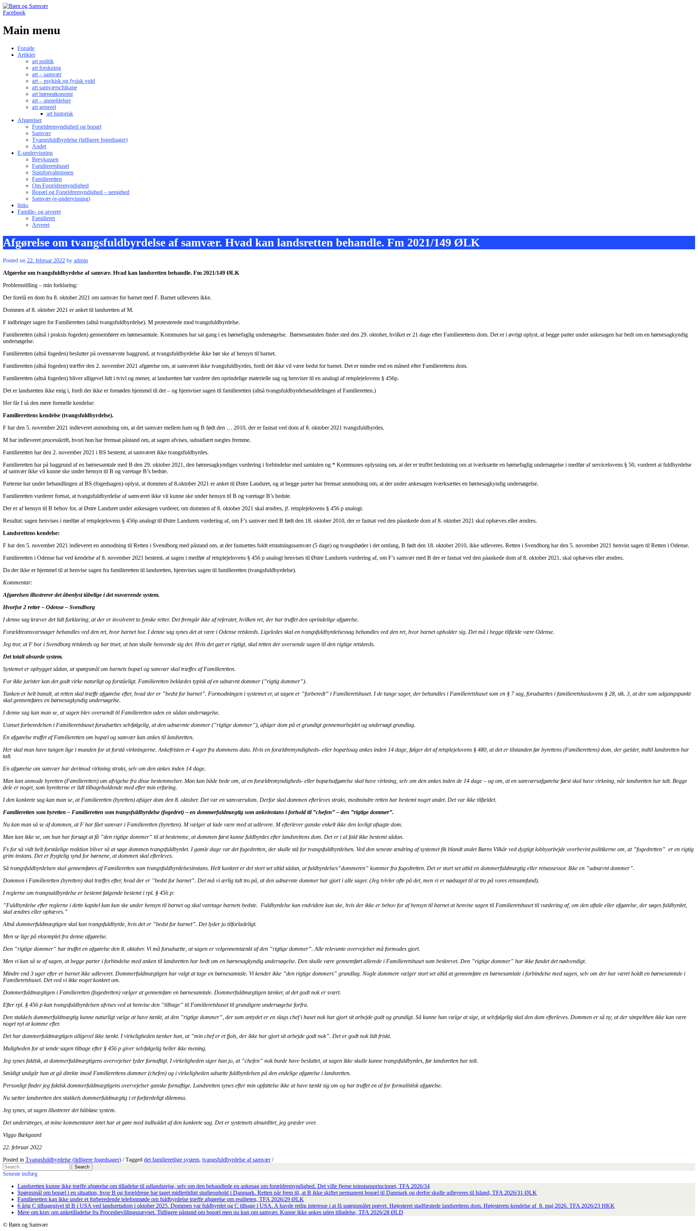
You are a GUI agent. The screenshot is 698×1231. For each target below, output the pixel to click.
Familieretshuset (50, 166)
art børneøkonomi (52, 94)
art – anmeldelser (51, 100)
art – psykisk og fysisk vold (63, 81)
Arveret (40, 225)
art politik (43, 61)
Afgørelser (29, 120)
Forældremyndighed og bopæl (66, 127)
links (22, 205)
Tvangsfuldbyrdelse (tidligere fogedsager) (80, 140)
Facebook (14, 12)
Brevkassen (45, 159)
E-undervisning (35, 153)
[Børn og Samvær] (25, 6)
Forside (26, 48)
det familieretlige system (171, 1159)
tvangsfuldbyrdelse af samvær (236, 1159)
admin (81, 260)
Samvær (41, 133)
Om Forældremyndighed (60, 185)
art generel (44, 107)
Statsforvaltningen (52, 172)
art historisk (60, 113)
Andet (39, 146)
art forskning (46, 68)
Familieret (43, 218)
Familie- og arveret (39, 212)
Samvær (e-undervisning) (61, 199)
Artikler (26, 55)
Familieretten (47, 179)
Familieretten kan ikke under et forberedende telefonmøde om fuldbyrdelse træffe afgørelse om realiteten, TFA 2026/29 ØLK (160, 1199)
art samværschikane (54, 87)
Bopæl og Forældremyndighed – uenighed (80, 192)
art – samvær (46, 74)
